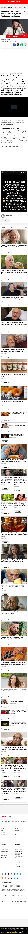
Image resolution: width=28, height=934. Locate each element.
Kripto (2, 836)
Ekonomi (3, 828)
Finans (16, 832)
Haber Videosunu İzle (14, 36)
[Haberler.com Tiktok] (11, 878)
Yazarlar (17, 836)
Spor (2, 830)
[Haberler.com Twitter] (8, 874)
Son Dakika (3, 834)
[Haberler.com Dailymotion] (17, 878)
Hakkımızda (3, 821)
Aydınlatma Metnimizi (11, 932)
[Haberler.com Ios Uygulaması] (4, 886)
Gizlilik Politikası (18, 849)
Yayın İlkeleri (23, 821)
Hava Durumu (4, 847)
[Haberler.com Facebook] (5, 874)
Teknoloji (17, 830)
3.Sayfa (2, 839)
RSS (16, 864)
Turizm (16, 834)
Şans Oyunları (4, 853)
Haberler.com (4, 844)
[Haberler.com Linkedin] (14, 874)
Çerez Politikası (18, 851)
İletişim (13, 821)
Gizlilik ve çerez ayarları (7, 901)
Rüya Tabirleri (4, 855)
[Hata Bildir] (14, 901)
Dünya (2, 841)
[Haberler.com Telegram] (14, 878)
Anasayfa (3, 7)
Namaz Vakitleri (4, 849)
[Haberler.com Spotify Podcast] (20, 874)
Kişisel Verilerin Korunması (18, 854)
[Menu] (2, 2)
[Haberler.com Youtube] (8, 878)
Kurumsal (17, 844)
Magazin (10, 7)
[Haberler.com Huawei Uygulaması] (18, 886)
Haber (9, 898)
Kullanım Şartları (18, 847)
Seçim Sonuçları (4, 851)
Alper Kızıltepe (9, 215)
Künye (17, 821)
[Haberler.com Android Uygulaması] (11, 886)
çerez (2, 929)
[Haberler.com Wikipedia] (5, 878)
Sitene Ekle (17, 866)
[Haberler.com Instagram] (11, 874)
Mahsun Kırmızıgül (5, 220)
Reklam (8, 821)
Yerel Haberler (18, 839)
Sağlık (16, 828)
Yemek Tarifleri (4, 857)
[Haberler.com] (6, 816)
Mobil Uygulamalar (19, 862)
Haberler (3, 826)
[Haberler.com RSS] (2, 878)
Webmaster (17, 860)
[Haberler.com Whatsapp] (17, 874)
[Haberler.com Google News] (2, 874)
